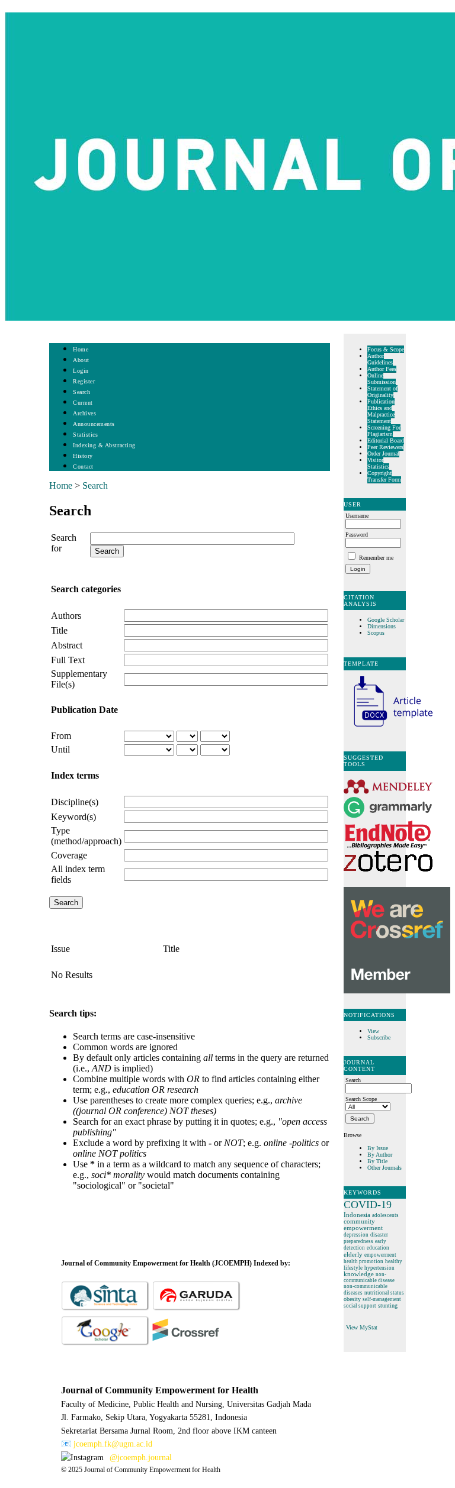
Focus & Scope (385, 349)
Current (83, 402)
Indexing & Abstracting (104, 445)
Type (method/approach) (86, 835)
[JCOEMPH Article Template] (388, 728)
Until (60, 749)
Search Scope (361, 1099)
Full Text (68, 660)
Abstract (66, 645)
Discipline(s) (74, 802)
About (81, 360)
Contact (83, 466)
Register (84, 381)
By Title (377, 1161)
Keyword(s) (73, 817)
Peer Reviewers (385, 447)
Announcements (94, 424)
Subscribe (378, 1037)
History (83, 456)
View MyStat (361, 1327)
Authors (66, 616)
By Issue (377, 1148)
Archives (84, 413)
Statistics (85, 434)
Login (81, 370)
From (61, 736)
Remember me (376, 557)
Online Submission (381, 378)
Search (81, 392)
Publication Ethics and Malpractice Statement (381, 411)
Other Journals (384, 1167)
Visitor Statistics (378, 463)
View (373, 1031)
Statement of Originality (382, 391)
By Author (379, 1154)
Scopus (375, 633)
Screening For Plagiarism (383, 430)
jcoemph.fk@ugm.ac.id (112, 1443)
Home (80, 349)
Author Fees (381, 369)
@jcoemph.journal (141, 1457)
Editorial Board (385, 440)
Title (59, 630)
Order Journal (383, 453)
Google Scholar (386, 619)
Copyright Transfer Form (384, 476)
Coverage (69, 855)
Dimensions (381, 626)
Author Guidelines (380, 359)
